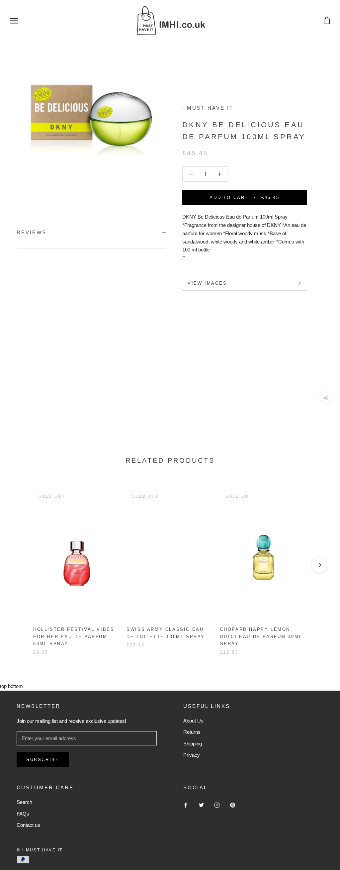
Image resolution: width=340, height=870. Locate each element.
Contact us (28, 825)
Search (24, 802)
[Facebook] (185, 805)
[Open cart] (327, 21)
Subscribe (42, 759)
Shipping (192, 743)
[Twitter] (201, 805)
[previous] (20, 564)
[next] (319, 564)
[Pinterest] (232, 805)
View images (207, 283)
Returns (192, 732)
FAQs (23, 814)
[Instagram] (216, 805)
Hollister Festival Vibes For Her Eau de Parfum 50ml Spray (73, 636)
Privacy (191, 755)
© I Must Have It (39, 850)
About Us (193, 721)
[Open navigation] (14, 21)
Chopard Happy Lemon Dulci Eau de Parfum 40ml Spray (261, 636)
